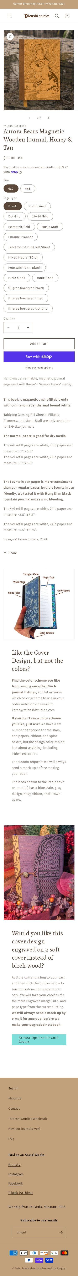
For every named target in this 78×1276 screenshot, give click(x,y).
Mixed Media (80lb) (23, 257)
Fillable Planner (20, 237)
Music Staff (50, 226)
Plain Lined (37, 206)
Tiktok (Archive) (20, 1192)
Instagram (16, 1174)
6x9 (11, 188)
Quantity (9, 318)
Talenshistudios (31, 1268)
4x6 (28, 188)
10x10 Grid (40, 216)
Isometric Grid (19, 226)
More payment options (39, 367)
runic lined (45, 278)
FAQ (11, 1139)
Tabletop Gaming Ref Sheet (29, 247)
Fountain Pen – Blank (24, 267)
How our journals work (24, 1128)
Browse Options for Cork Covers (39, 1039)
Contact (14, 1108)
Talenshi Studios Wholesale (28, 1118)
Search (13, 1088)
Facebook (15, 1183)
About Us (14, 1098)
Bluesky (14, 1164)
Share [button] (13, 553)
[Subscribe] (61, 1232)
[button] (9, 16)
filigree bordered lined (25, 298)
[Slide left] (29, 117)
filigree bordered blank (26, 288)
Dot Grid (14, 216)
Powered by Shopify (54, 1268)
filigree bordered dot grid (28, 308)
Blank (12, 206)
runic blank (17, 278)
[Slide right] (48, 117)
